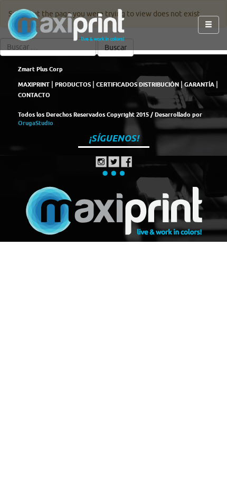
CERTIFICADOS (116, 84)
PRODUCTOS (73, 84)
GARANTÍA (199, 84)
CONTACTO (34, 95)
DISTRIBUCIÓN (159, 84)
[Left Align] (208, 25)
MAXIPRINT (34, 84)
